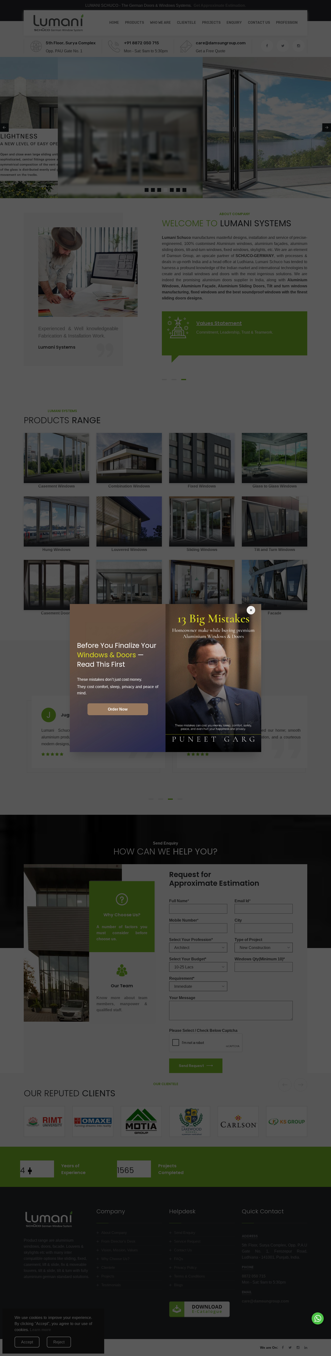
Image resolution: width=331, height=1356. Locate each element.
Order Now (117, 709)
